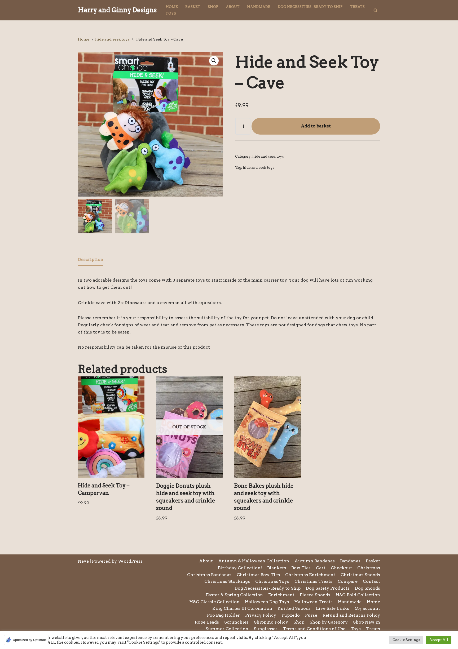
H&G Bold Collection (358, 594)
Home (172, 7)
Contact (371, 581)
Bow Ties (301, 567)
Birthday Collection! (240, 567)
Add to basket (316, 125)
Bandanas (350, 560)
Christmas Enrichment (310, 574)
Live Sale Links (332, 608)
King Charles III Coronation (242, 608)
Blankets (276, 567)
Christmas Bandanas (209, 574)
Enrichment (281, 594)
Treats (357, 7)
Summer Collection (226, 628)
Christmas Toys (272, 581)
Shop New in (366, 622)
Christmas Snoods (360, 574)
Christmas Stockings (227, 581)
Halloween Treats (313, 601)
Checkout (341, 567)
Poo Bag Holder (223, 615)
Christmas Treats (313, 581)
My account (367, 608)
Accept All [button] (438, 640)
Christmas (368, 567)
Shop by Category (329, 622)
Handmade (258, 7)
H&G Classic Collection (214, 601)
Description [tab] (90, 259)
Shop (213, 7)
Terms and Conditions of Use (314, 628)
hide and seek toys (112, 39)
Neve (83, 561)
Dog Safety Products (328, 588)
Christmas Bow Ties (258, 574)
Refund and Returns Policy (351, 615)
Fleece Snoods (315, 594)
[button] (214, 60)
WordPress (130, 561)
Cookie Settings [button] (406, 640)
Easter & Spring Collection (234, 594)
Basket (192, 7)
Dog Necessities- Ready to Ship (310, 7)
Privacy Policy (260, 615)
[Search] (375, 10)
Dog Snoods (367, 588)
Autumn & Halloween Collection (253, 560)
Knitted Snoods (294, 608)
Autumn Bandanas (314, 560)
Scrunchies (236, 622)
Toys (171, 13)
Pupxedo (290, 615)
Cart (320, 567)
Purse (311, 615)
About (233, 7)
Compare (348, 581)
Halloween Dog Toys (267, 601)
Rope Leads (207, 622)
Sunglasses (266, 628)
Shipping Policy (271, 622)
